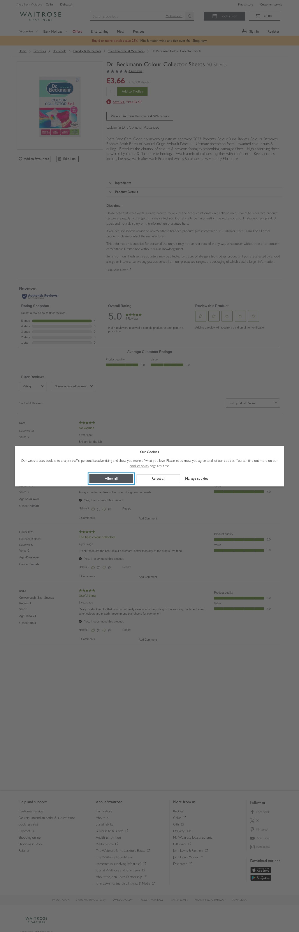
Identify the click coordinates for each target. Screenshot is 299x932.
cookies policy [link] (139, 466)
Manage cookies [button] (196, 478)
